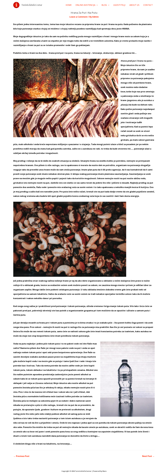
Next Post (148, 456)
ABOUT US (134, 5)
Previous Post (21, 456)
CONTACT (148, 5)
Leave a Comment (78, 16)
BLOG (104, 5)
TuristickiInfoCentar (31, 4)
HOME (69, 5)
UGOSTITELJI (119, 5)
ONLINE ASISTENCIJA (85, 5)
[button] (96, 5)
